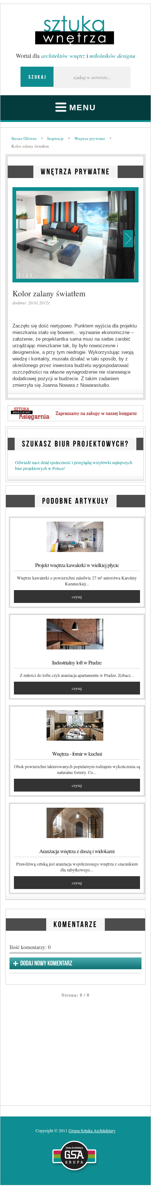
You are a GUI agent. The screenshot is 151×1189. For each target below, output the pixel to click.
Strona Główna (24, 138)
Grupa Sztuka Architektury (92, 1130)
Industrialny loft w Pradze (77, 662)
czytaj (77, 596)
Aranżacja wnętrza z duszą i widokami (76, 851)
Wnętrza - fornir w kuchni (77, 753)
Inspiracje (55, 138)
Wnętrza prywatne (89, 138)
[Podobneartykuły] (75, 500)
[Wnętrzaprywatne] (75, 170)
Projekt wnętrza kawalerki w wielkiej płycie (77, 564)
